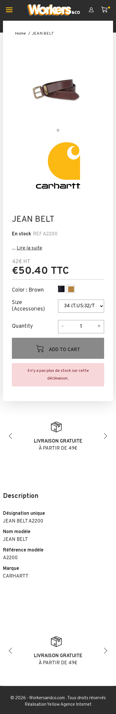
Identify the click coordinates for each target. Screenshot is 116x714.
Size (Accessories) (28, 306)
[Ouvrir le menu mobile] (11, 10)
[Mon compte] (95, 10)
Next (106, 436)
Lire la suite (29, 248)
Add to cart (64, 350)
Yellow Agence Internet (69, 704)
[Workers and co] (53, 10)
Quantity (22, 326)
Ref (37, 234)
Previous (10, 436)
